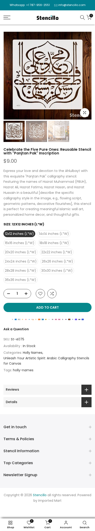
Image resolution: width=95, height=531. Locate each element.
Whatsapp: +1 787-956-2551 (30, 5)
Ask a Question (16, 329)
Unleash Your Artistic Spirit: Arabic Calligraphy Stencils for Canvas (46, 361)
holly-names (23, 370)
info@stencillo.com (72, 5)
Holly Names (32, 352)
